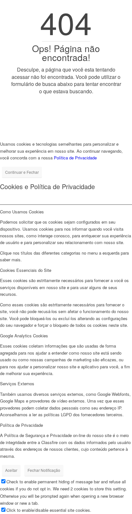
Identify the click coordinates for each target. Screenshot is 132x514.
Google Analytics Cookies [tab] (24, 336)
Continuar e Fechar (22, 172)
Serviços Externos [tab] (17, 383)
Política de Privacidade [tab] (21, 425)
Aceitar (11, 470)
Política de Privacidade (75, 158)
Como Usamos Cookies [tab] (22, 212)
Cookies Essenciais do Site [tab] (25, 270)
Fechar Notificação (44, 470)
